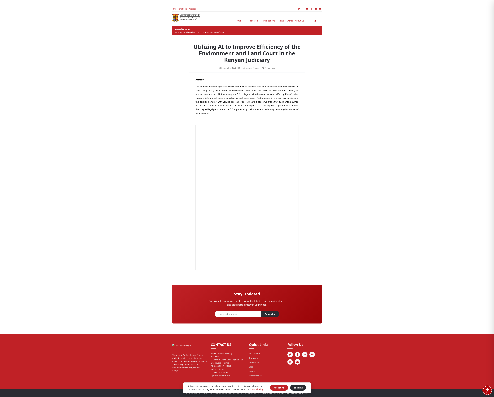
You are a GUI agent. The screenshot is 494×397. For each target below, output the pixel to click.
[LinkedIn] (311, 8)
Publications (269, 20)
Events (252, 371)
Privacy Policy (256, 389)
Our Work (253, 358)
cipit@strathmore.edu (220, 375)
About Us (299, 20)
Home (238, 20)
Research (253, 20)
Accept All (279, 387)
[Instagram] (316, 8)
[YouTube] (307, 8)
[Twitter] (299, 8)
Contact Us (254, 362)
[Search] (315, 21)
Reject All (298, 387)
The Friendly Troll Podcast (184, 9)
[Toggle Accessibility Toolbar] (487, 390)
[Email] (320, 8)
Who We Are (254, 353)
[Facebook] (302, 8)
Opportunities (255, 375)
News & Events (285, 20)
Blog (251, 366)
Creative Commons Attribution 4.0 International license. (284, 393)
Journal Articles (188, 32)
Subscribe (270, 314)
